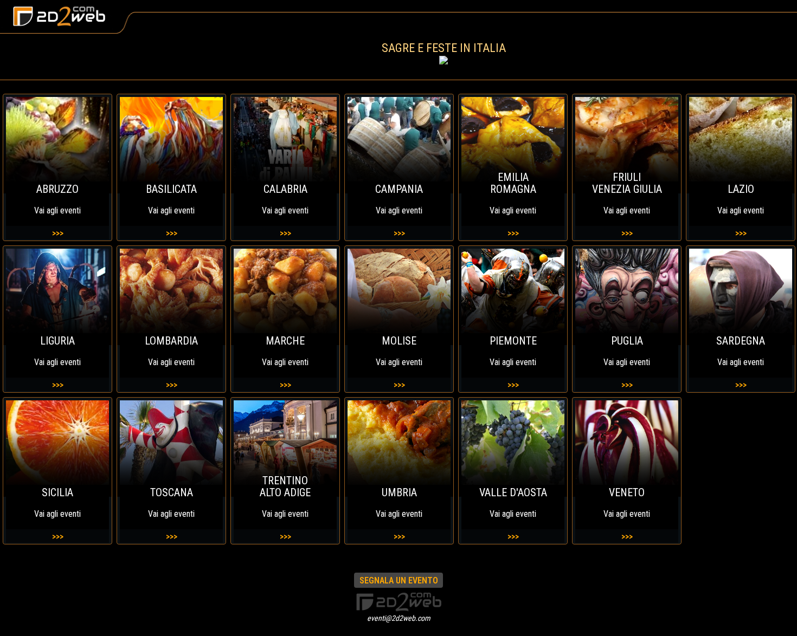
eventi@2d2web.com (398, 618)
